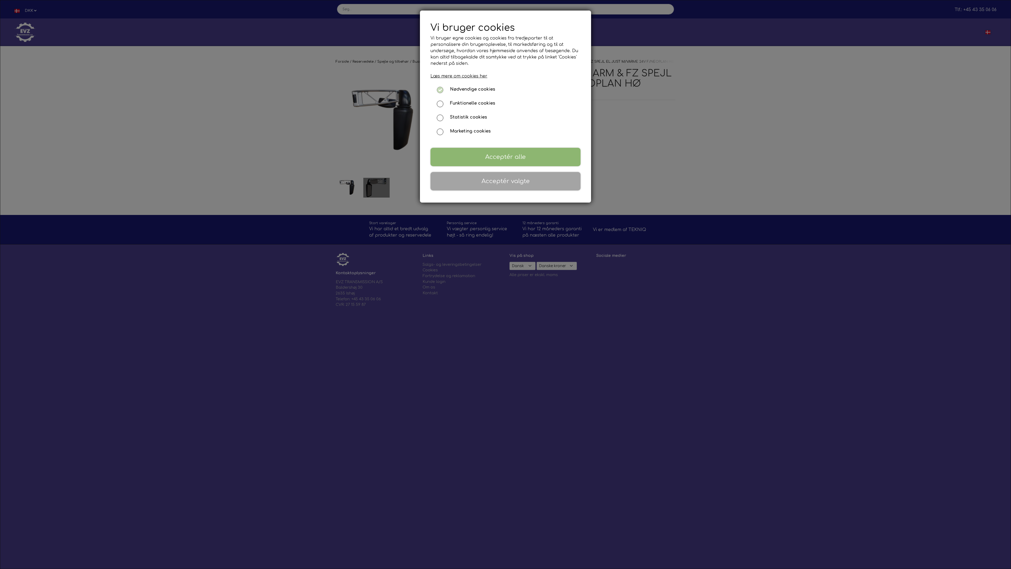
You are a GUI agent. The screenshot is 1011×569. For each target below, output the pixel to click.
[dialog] (505, 284)
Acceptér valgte (506, 181)
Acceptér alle (505, 157)
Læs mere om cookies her (458, 76)
